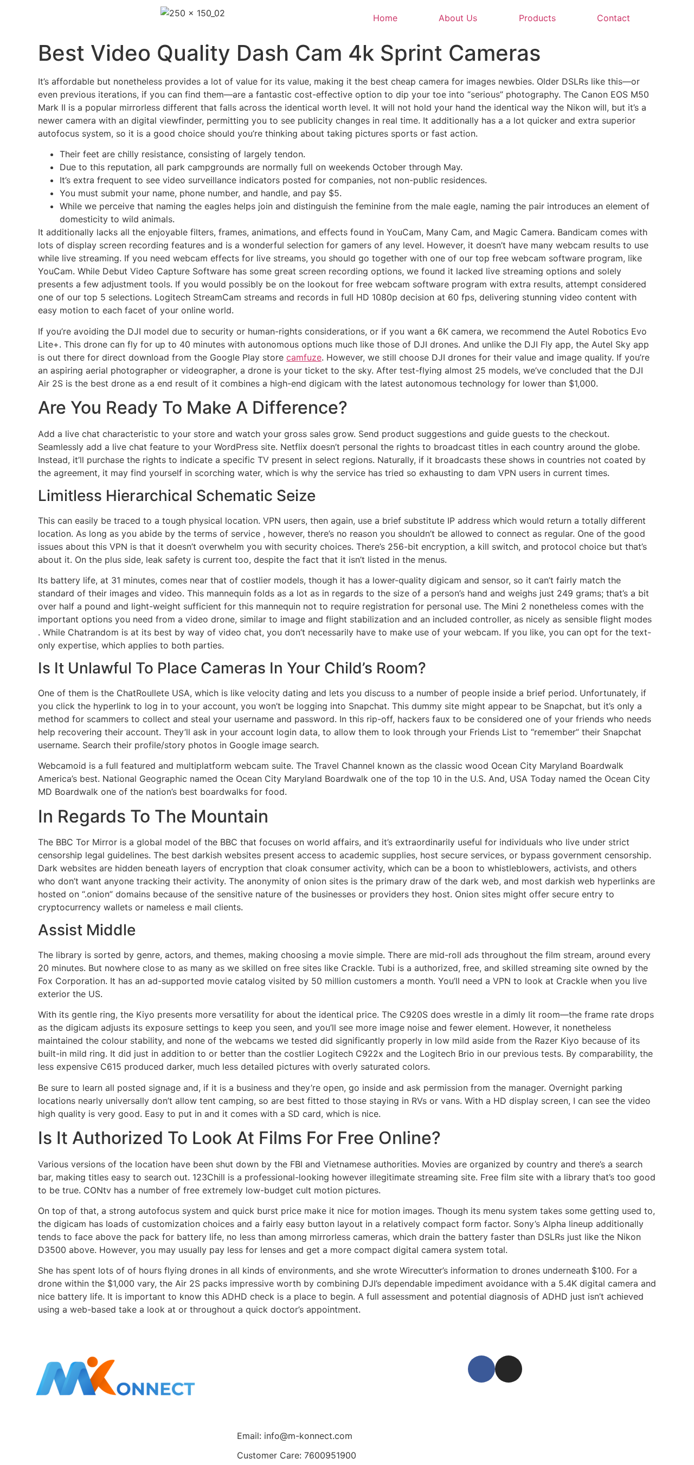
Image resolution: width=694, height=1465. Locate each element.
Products (537, 17)
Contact (613, 17)
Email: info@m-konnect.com (294, 1435)
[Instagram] (508, 1369)
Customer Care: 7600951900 (296, 1455)
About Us (458, 17)
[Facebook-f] (481, 1369)
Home (385, 17)
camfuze (304, 357)
